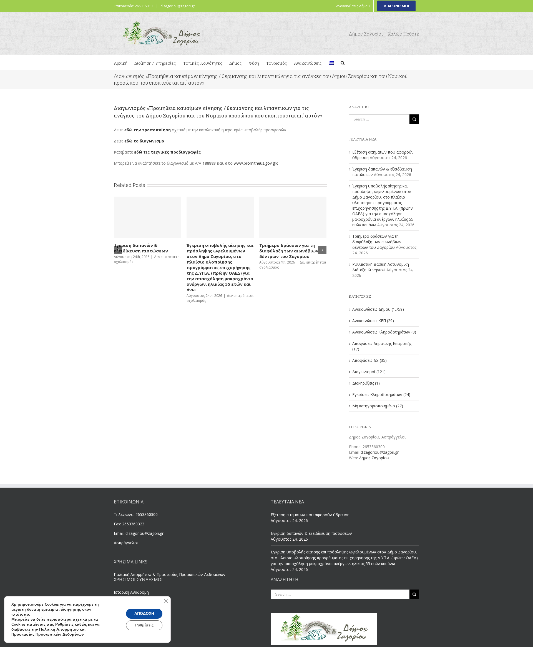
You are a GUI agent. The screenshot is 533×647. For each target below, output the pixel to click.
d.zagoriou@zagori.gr (177, 6)
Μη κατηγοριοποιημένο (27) (377, 405)
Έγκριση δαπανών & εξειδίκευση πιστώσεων (311, 533)
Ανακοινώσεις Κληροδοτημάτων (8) (384, 332)
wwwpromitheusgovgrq (256, 163)
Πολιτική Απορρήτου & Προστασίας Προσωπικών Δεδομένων (169, 574)
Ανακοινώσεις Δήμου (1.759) (378, 309)
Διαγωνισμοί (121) (369, 371)
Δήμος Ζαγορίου (374, 457)
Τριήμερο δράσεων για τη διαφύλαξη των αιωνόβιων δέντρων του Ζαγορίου (130, 250)
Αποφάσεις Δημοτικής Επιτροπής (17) (381, 346)
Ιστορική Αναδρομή (131, 592)
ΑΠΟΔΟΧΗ (144, 613)
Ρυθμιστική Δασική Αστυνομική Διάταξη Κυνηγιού (205, 248)
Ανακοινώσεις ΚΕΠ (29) (373, 320)
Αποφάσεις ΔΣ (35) (369, 360)
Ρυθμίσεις (64, 624)
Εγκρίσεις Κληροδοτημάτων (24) (381, 394)
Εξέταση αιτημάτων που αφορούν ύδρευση (272, 248)
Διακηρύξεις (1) (366, 383)
